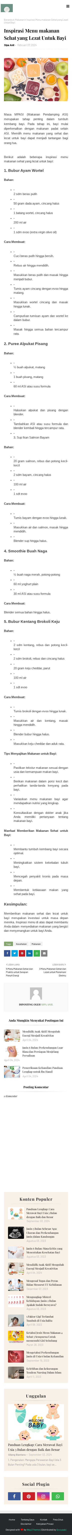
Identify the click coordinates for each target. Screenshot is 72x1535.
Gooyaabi (61, 1529)
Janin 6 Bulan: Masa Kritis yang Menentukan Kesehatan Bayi (44, 1250)
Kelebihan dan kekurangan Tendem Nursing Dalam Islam (43, 1370)
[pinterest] (29, 1496)
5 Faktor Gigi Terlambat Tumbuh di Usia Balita (40, 1318)
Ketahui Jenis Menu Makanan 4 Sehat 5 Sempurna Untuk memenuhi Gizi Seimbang (44, 1336)
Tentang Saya (27, 1519)
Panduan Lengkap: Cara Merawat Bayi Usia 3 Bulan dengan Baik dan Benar (41, 1213)
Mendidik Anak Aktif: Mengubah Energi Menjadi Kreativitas (41, 1033)
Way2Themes (34, 1529)
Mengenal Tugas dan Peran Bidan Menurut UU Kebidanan (44, 1282)
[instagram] (43, 1496)
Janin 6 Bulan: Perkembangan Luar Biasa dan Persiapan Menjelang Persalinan (42, 1051)
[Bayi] (36, 1422)
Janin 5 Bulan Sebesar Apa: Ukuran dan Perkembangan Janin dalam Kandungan (42, 1232)
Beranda (8, 19)
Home (12, 1519)
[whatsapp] (58, 1496)
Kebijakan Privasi (45, 1523)
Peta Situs (58, 1519)
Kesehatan (21, 943)
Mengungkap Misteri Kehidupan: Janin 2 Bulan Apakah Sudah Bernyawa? (41, 1300)
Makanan (19, 19)
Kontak (43, 1519)
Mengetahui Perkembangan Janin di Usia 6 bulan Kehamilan (45, 1354)
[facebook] (14, 1496)
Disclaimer (26, 1523)
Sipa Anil (9, 45)
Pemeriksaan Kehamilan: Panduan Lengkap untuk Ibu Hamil (42, 1069)
